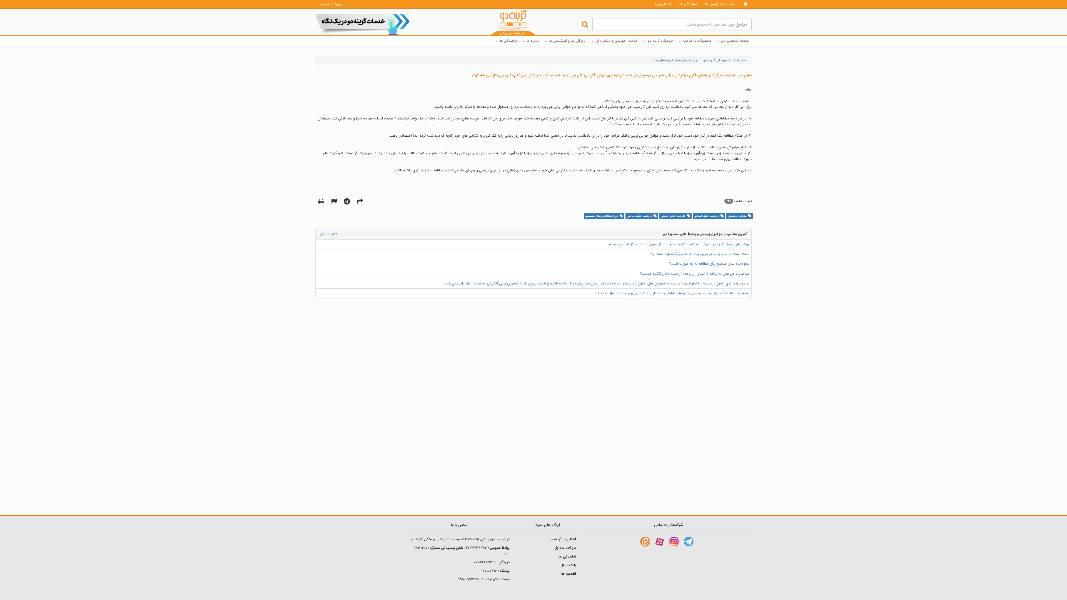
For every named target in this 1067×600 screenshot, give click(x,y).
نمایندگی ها (688, 4)
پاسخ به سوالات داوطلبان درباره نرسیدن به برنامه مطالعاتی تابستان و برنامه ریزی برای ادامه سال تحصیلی (672, 293)
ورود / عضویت (330, 4)
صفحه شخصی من (735, 41)
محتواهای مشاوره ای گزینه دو (725, 60)
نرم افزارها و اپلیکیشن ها (567, 41)
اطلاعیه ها (568, 574)
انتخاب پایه (663, 4)
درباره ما (533, 41)
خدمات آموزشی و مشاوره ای (616, 41)
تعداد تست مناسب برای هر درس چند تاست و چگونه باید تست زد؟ (699, 254)
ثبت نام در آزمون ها (720, 4)
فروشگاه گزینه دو (660, 41)
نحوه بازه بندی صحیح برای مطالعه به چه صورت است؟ (709, 264)
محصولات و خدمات (697, 41)
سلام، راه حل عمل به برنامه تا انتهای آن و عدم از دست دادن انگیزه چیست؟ (694, 274)
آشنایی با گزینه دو (563, 539)
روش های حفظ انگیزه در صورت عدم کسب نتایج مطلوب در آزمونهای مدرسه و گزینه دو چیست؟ (679, 244)
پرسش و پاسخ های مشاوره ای (674, 60)
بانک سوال (568, 565)
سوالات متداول (565, 548)
